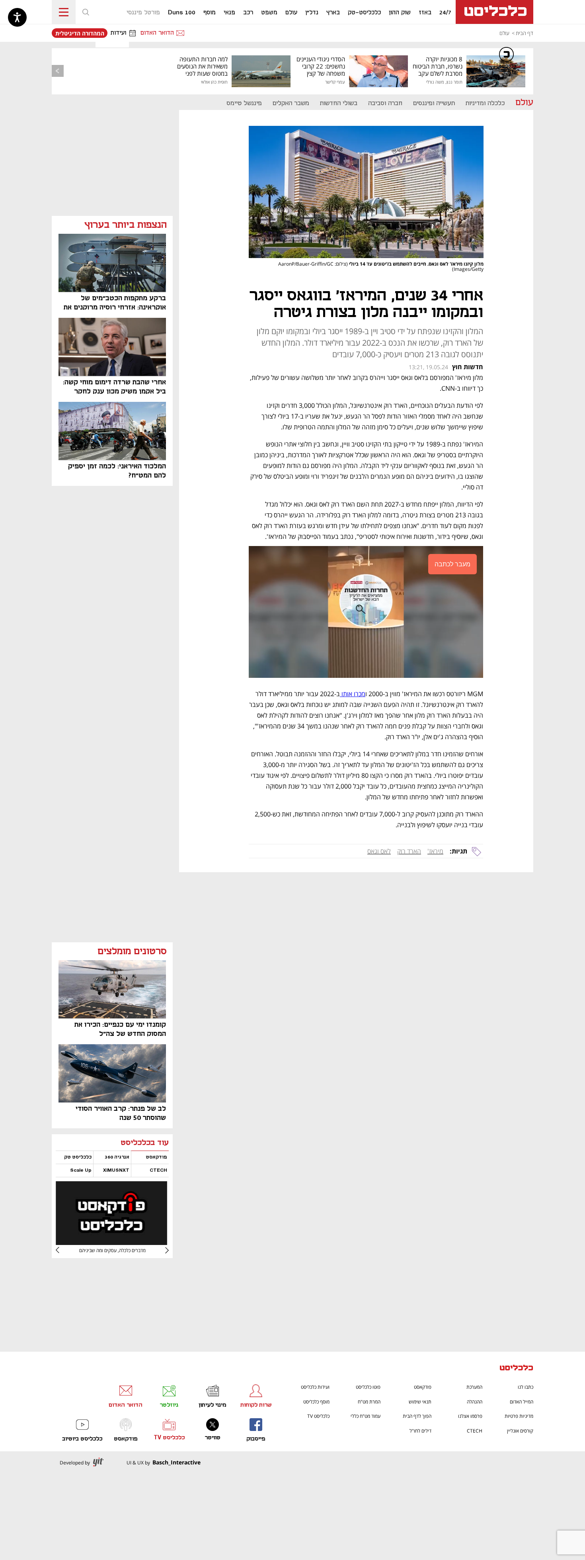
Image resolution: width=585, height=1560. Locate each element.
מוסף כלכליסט (316, 1401)
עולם (504, 33)
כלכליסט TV (318, 1416)
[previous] (58, 71)
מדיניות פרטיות (519, 1416)
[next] (64, 1250)
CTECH (474, 1430)
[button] (86, 12)
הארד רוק (409, 851)
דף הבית (524, 33)
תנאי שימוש (420, 1401)
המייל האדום (521, 1401)
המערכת (474, 1387)
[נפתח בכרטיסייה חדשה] (111, 1242)
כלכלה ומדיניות (485, 103)
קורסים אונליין (520, 1430)
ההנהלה (474, 1401)
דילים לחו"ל (420, 1430)
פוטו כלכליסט (368, 1387)
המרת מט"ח (369, 1401)
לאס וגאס (379, 851)
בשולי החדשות (338, 103)
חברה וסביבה (385, 103)
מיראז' (435, 851)
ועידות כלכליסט (315, 1387)
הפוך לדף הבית (417, 1416)
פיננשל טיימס (244, 103)
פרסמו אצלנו (470, 1416)
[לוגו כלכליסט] (494, 12)
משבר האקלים (291, 103)
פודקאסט (422, 1387)
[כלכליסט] (516, 1368)
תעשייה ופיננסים (434, 103)
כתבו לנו (525, 1387)
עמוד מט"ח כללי (365, 1416)
